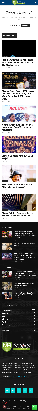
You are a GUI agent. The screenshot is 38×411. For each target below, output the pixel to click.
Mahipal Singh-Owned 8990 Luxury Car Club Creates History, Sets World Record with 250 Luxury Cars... (18, 95)
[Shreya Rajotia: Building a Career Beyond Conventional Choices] (19, 202)
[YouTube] (7, 390)
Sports (4, 121)
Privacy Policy (5, 403)
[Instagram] (13, 390)
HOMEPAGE (25, 25)
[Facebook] (19, 390)
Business (5, 56)
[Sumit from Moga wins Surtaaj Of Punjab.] (19, 144)
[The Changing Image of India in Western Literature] (7, 246)
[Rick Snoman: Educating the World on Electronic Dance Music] (7, 286)
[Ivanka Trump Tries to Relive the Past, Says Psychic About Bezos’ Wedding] (7, 295)
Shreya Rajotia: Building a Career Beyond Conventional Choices (17, 214)
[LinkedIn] (25, 390)
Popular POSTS (8, 267)
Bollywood (5, 152)
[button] (35, 2)
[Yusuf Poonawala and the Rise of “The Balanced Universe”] (19, 173)
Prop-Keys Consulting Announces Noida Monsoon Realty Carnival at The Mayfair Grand (18, 62)
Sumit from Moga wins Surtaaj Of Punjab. (17, 157)
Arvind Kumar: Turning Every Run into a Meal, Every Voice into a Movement (17, 127)
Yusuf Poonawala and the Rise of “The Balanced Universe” (17, 185)
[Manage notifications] (4, 406)
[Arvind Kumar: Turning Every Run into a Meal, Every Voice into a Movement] (19, 113)
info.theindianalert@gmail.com (19, 376)
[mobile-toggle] (3, 2)
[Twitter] (31, 390)
